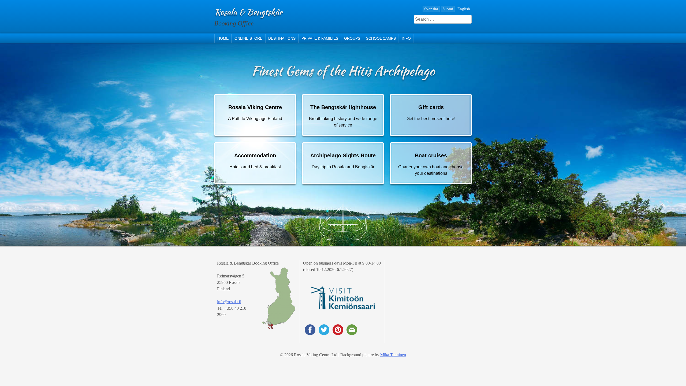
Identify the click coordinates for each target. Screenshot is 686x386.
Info (406, 38)
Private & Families (319, 38)
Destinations (282, 38)
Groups (352, 38)
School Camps (381, 38)
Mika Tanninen (393, 354)
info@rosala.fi (229, 301)
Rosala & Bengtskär (248, 12)
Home (223, 38)
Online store (248, 38)
